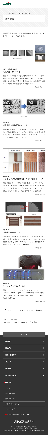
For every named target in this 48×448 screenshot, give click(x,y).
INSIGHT (8, 341)
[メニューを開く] (43, 4)
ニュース (8, 362)
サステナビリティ (11, 375)
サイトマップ (10, 409)
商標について (10, 399)
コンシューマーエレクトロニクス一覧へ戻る (25, 310)
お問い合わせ (10, 393)
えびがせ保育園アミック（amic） (19, 414)
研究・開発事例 (10, 355)
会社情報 (8, 368)
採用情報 (8, 382)
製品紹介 (8, 348)
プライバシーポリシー (13, 404)
